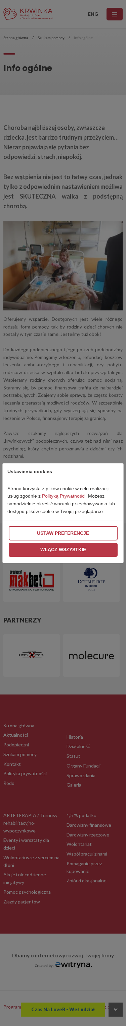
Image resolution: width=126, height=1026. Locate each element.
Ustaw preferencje (63, 533)
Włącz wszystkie (63, 549)
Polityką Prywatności (63, 496)
